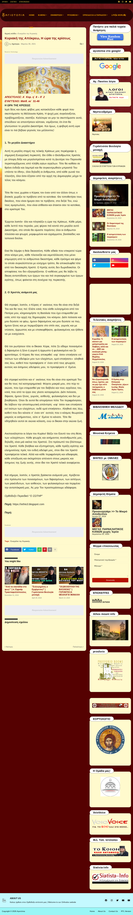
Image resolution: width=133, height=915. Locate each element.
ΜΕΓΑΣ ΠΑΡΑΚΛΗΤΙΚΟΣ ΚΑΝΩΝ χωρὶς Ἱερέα (116, 212)
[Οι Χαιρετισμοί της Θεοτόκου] (98, 226)
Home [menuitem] (31, 15)
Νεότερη (9, 647)
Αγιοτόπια (21, 911)
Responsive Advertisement (44, 59)
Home (92, 911)
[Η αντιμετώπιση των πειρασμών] (98, 237)
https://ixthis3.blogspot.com (28, 504)
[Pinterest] (44, 549)
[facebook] (119, 2)
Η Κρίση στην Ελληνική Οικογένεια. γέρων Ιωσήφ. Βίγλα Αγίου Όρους (120, 384)
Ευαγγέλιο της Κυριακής (20, 541)
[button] (116, 15)
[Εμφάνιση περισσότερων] (55, 549)
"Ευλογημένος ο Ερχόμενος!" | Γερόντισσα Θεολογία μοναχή (42, 591)
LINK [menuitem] (31, 27)
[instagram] (122, 2)
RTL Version (126, 911)
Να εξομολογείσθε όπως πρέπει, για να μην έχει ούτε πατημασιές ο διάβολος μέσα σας (100, 385)
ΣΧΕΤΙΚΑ (13, 2)
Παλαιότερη (77, 647)
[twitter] (126, 2)
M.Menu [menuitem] (41, 15)
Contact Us (113, 911)
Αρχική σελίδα (10, 33)
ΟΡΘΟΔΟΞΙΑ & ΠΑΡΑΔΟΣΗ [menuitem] (94, 15)
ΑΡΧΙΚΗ (5, 2)
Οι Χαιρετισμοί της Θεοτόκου (115, 224)
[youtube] (130, 2)
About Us (101, 911)
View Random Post (110, 37)
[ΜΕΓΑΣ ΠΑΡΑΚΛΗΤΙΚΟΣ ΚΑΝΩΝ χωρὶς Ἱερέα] (98, 213)
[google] (101, 270)
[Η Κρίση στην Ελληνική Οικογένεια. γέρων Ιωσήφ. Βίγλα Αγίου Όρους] (120, 371)
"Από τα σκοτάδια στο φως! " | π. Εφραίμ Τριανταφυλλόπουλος (16, 589)
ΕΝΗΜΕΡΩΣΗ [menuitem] (56, 15)
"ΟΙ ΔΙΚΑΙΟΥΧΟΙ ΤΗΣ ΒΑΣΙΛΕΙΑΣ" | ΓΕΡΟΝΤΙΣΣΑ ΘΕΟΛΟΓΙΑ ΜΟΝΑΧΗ (69, 591)
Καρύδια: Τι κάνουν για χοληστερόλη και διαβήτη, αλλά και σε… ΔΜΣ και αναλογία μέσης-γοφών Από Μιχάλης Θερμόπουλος (100, 349)
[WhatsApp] (39, 549)
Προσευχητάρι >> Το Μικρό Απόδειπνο (106, 198)
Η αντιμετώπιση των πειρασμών (116, 235)
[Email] (50, 549)
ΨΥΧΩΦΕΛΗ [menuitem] (72, 15)
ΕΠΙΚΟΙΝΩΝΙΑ (24, 2)
